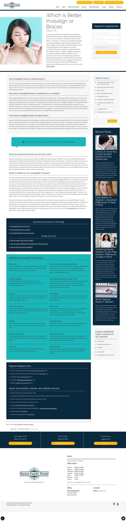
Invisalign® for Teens (102, 96)
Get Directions (20, 443)
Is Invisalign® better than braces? (20, 226)
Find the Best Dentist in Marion (105, 355)
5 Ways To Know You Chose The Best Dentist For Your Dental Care (105, 155)
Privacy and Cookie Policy (11, 504)
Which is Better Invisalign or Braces (24, 424)
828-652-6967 (72, 208)
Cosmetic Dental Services (104, 344)
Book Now (99, 2)
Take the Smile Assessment (24, 380)
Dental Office (100, 352)
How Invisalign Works (23, 377)
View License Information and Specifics (23, 405)
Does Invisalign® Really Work (105, 93)
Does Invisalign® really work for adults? (21, 240)
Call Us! (115, 2)
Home (57, 7)
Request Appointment (63, 443)
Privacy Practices (22, 504)
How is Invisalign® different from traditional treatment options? (29, 244)
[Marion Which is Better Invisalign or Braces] (21, 64)
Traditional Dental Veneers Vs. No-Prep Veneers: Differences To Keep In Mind (106, 253)
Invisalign (99, 347)
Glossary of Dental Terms (37, 370)
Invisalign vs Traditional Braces (105, 99)
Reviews (111, 7)
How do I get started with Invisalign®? (21, 247)
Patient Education (94, 7)
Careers (104, 7)
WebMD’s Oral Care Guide (22, 383)
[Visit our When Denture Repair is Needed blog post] (106, 297)
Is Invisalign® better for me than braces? (22, 233)
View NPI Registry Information (48, 408)
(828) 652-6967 (50, 66)
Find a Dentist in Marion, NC (105, 112)
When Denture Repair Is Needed (104, 300)
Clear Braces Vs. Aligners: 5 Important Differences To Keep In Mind (106, 201)
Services (84, 7)
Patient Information (73, 7)
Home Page (42, 374)
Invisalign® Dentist (102, 109)
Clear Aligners (101, 90)
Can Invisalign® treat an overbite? (20, 230)
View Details (23, 411)
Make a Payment (85, 2)
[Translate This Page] (123, 518)
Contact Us (119, 7)
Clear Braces (100, 341)
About (63, 7)
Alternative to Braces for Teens (105, 87)
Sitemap (28, 504)
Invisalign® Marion (70, 142)
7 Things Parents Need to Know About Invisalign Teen (105, 83)
